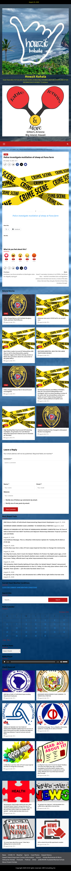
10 (45, 624)
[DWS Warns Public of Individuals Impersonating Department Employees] (18, 681)
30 (36, 636)
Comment (8, 459)
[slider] (65, 661)
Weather (20, 855)
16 (36, 628)
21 (16, 632)
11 (54, 624)
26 (64, 632)
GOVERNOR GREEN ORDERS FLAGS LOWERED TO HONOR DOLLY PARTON (28, 526)
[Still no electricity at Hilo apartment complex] (52, 829)
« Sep (4, 640)
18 (54, 628)
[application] (35, 662)
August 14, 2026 (8, 322)
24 (45, 632)
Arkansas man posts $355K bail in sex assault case (51, 319)
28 (16, 636)
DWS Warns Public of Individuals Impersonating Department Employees (29, 522)
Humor (38, 857)
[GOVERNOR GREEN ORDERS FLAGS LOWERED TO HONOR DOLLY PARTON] (52, 681)
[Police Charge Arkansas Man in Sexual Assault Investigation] (18, 377)
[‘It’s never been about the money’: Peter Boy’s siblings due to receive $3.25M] (18, 829)
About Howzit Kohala (9, 862)
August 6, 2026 (42, 434)
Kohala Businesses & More (52, 857)
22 (26, 632)
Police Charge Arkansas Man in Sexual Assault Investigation (18, 391)
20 (7, 632)
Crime (5, 154)
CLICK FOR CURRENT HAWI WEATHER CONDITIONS (19, 587)
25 (54, 632)
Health (6, 800)
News (5, 689)
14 (16, 628)
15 (26, 628)
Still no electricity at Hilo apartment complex (50, 842)
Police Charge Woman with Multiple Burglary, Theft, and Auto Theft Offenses (17, 319)
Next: (51, 277)
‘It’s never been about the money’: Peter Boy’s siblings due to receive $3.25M (17, 843)
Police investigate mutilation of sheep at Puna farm (36, 215)
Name (6, 484)
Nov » (9, 640)
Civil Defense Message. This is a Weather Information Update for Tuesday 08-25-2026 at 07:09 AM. (34, 541)
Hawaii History (46, 855)
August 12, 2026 (8, 361)
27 (7, 636)
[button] (4, 143)
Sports (26, 855)
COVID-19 (11, 855)
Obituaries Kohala (8, 860)
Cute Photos (35, 855)
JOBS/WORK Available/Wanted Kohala (51, 860)
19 (64, 628)
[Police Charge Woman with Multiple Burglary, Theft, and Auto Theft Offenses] (18, 305)
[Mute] (61, 662)
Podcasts (20, 860)
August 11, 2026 (8, 394)
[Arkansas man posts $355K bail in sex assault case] (52, 305)
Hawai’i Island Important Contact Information (18, 857)
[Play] (5, 662)
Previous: (19, 274)
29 (26, 636)
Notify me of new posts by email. (18, 503)
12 (64, 624)
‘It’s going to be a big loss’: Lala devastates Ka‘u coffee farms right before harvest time (34, 574)
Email (39, 484)
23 (36, 632)
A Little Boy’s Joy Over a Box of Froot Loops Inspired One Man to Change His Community (34, 548)
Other (34, 860)
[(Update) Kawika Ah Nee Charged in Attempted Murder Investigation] (52, 417)
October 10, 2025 (9, 161)
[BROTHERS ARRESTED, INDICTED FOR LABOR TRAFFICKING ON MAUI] (52, 338)
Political (27, 860)
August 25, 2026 (8, 698)
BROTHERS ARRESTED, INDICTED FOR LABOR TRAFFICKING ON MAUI (51, 352)
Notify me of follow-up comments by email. (22, 500)
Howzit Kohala (35, 76)
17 (45, 628)
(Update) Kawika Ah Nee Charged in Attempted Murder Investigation (52, 431)
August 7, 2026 (8, 438)
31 (45, 636)
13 (7, 628)
